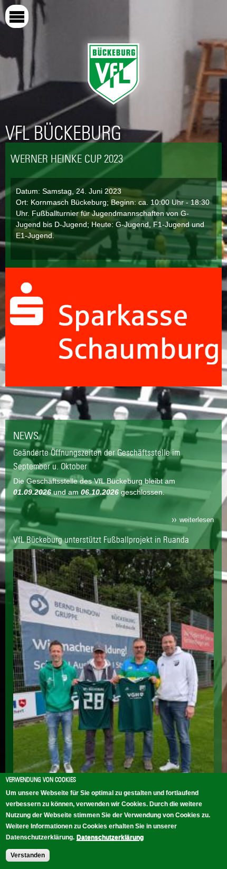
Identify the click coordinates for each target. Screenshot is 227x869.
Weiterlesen (196, 520)
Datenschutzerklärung (110, 837)
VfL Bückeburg (63, 133)
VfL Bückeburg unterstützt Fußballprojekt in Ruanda (101, 539)
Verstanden (28, 855)
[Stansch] (113, 354)
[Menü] (17, 16)
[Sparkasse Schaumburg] (113, 380)
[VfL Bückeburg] (113, 107)
